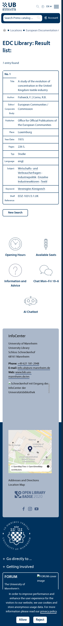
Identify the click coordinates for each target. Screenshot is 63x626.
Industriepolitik (27, 177)
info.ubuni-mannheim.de (34, 368)
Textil (44, 181)
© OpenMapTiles (18, 466)
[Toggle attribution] (48, 466)
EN (47, 6)
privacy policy (48, 611)
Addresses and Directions (23, 480)
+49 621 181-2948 (28, 363)
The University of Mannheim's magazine (15, 589)
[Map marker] (30, 449)
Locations (16, 30)
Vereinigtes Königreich (31, 189)
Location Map (16, 484)
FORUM (11, 577)
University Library (4, 30)
